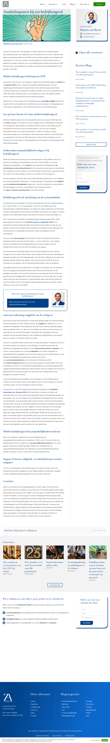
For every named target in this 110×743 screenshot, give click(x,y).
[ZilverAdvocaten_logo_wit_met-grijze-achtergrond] (6, 2)
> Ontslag (88, 701)
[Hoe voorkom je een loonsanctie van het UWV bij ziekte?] (12, 552)
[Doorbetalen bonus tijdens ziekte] (55, 552)
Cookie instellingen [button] (95, 740)
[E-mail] (104, 530)
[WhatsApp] (101, 530)
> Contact (33, 716)
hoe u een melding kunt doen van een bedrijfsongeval (38, 107)
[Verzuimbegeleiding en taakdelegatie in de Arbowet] (76, 552)
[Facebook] (92, 530)
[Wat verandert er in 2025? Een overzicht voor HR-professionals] (33, 552)
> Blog (32, 713)
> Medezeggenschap (68, 716)
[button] (91, 53)
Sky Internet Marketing (75, 731)
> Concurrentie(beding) (69, 713)
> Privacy (88, 707)
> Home (32, 701)
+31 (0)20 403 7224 (88, 37)
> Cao (63, 710)
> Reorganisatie (90, 710)
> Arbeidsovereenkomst (69, 701)
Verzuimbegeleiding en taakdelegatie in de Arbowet (76, 565)
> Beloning (64, 704)
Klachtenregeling (69, 735)
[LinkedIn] (98, 530)
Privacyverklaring (57, 735)
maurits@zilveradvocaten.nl (91, 34)
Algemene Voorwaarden (42, 735)
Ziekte (30, 44)
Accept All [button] (104, 740)
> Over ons (33, 710)
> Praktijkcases (35, 707)
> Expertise (34, 704)
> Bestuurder (65, 707)
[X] (95, 530)
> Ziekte (88, 713)
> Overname (89, 704)
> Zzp (87, 716)
